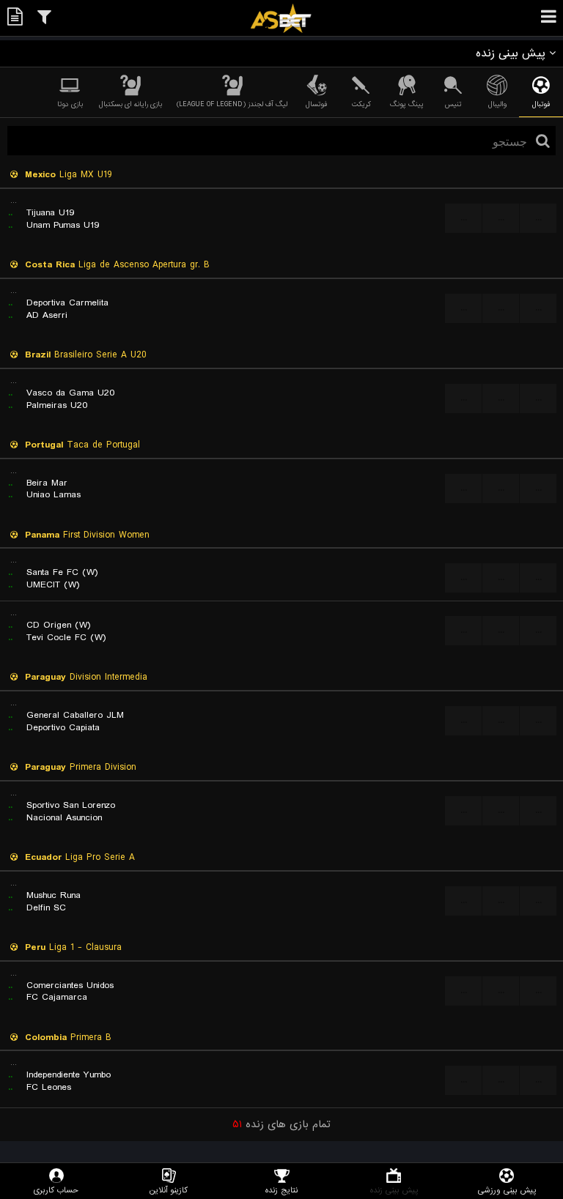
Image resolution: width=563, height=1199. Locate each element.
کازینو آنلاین (169, 1189)
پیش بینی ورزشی (507, 1189)
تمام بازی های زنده (281, 1124)
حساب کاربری (56, 1189)
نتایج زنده (281, 1189)
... (463, 218)
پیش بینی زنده (394, 1189)
